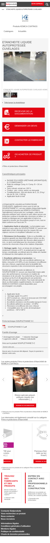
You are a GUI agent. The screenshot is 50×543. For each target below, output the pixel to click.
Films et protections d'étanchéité (15, 166)
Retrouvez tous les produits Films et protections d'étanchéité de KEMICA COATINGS (25, 412)
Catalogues (8, 31)
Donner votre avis (8, 347)
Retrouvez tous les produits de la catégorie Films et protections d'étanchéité (22, 468)
